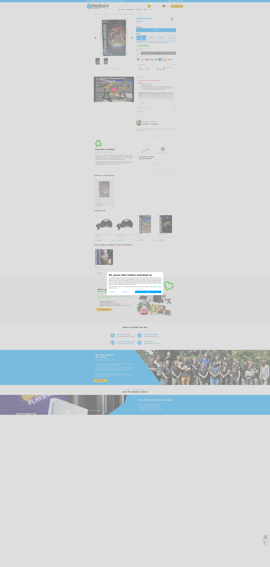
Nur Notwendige (112, 291)
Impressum (116, 288)
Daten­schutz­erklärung (157, 286)
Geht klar (148, 291)
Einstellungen (124, 291)
